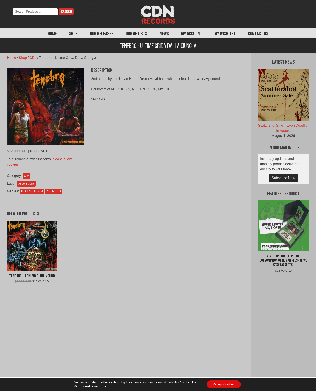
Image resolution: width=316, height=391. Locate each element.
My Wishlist (225, 34)
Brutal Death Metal (32, 191)
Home (52, 34)
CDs (32, 58)
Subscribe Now (283, 178)
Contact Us (258, 34)
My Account (191, 34)
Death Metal (54, 191)
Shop (73, 34)
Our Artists (136, 34)
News (164, 34)
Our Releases (102, 34)
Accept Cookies (223, 384)
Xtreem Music (26, 183)
